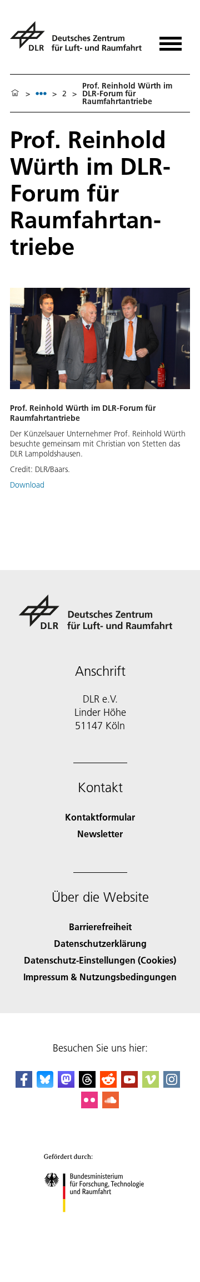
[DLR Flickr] (89, 1104)
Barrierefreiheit (100, 926)
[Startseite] (15, 93)
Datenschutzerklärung (100, 943)
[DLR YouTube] (129, 1084)
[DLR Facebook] (24, 1084)
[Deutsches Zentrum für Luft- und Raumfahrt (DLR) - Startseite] (77, 41)
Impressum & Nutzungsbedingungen (100, 977)
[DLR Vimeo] (150, 1084)
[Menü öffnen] (170, 40)
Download (27, 485)
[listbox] (41, 93)
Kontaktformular (100, 817)
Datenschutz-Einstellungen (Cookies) (100, 960)
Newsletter (100, 833)
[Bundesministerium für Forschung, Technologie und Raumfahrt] (100, 1223)
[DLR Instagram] (171, 1084)
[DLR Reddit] (108, 1084)
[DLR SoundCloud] (110, 1104)
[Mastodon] (66, 1084)
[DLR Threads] (87, 1084)
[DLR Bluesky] (45, 1084)
